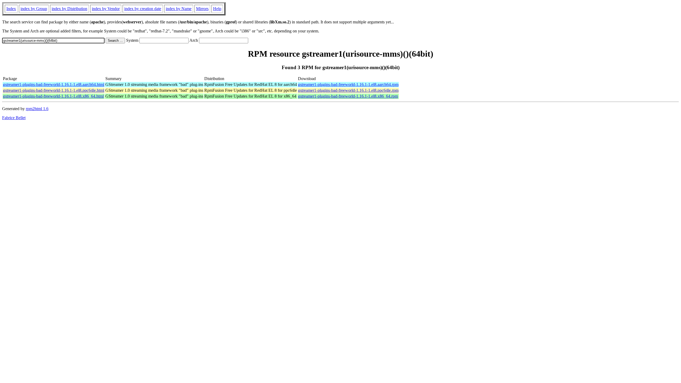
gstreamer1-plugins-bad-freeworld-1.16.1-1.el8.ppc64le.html (53, 90)
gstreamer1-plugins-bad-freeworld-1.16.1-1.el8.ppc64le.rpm (348, 90)
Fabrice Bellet (14, 117)
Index (11, 8)
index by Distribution (69, 8)
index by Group (33, 8)
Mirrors (202, 8)
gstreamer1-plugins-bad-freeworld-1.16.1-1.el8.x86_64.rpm (348, 96)
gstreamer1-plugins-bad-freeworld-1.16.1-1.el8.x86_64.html (53, 96)
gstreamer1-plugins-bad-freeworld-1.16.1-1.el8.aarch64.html (53, 84)
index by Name (179, 8)
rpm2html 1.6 (37, 108)
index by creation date (142, 8)
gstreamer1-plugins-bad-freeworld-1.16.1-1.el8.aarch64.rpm (348, 84)
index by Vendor (106, 8)
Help (217, 8)
